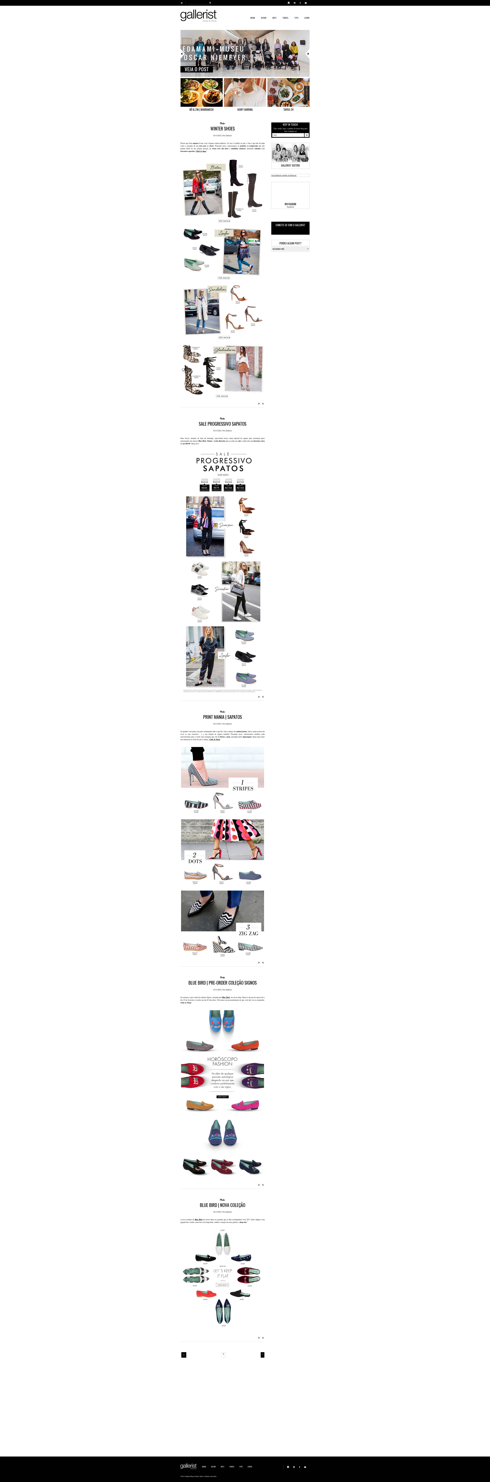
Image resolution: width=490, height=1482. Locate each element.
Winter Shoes (222, 128)
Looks (307, 17)
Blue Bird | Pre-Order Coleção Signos (222, 982)
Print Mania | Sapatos (222, 716)
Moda (252, 17)
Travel (286, 17)
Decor (263, 17)
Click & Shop (214, 739)
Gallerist (229, 135)
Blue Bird (226, 997)
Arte (274, 17)
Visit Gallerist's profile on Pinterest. (284, 175)
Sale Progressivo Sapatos (222, 423)
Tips (296, 17)
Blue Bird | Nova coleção (222, 1205)
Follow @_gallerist (299, 231)
